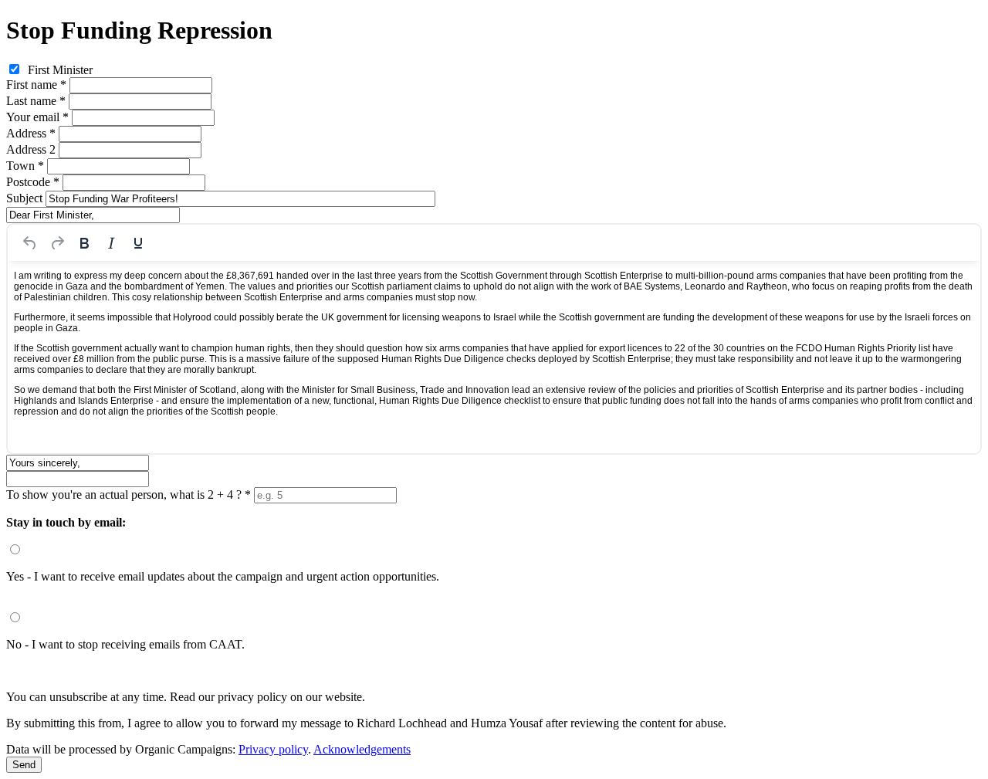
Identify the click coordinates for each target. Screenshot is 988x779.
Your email (37, 117)
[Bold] (84, 243)
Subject (24, 198)
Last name (36, 100)
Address (31, 133)
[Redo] (57, 243)
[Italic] (111, 243)
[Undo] (30, 243)
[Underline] (138, 243)
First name (36, 84)
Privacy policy (273, 749)
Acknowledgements (362, 749)
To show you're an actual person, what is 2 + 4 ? (128, 494)
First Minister (60, 69)
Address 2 (31, 149)
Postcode (32, 181)
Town (25, 165)
